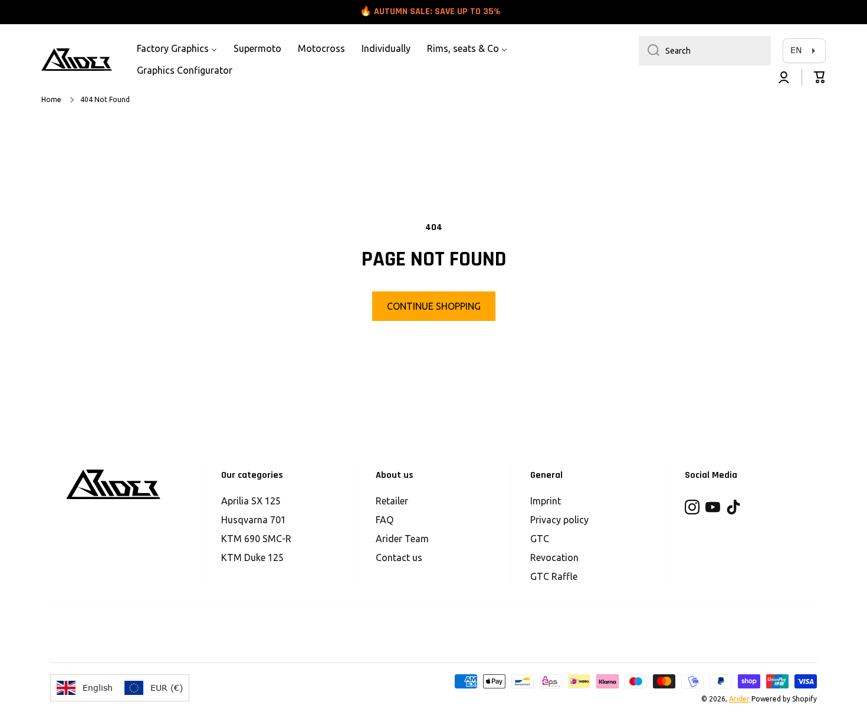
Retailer (392, 501)
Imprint (545, 501)
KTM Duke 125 (252, 557)
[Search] (649, 50)
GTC (539, 538)
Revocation (554, 557)
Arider (739, 699)
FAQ (384, 519)
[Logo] (76, 59)
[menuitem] (177, 48)
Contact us (399, 557)
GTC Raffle (553, 576)
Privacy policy (559, 519)
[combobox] (705, 50)
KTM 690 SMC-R (256, 538)
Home (51, 99)
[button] (820, 77)
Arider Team (402, 538)
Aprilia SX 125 (251, 501)
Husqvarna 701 (253, 519)
